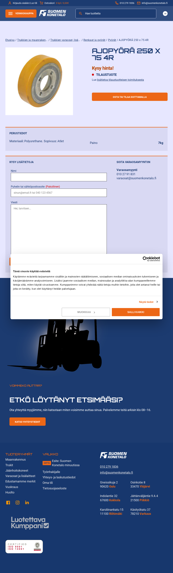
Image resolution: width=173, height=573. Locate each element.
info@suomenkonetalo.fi (155, 3)
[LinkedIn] (27, 503)
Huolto (9, 492)
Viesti (14, 202)
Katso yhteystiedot (27, 421)
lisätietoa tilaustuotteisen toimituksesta (120, 79)
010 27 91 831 (126, 174)
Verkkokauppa (24, 13)
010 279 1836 (127, 3)
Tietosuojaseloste (55, 488)
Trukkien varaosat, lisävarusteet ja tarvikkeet (65, 40)
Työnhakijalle (51, 472)
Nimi (13, 170)
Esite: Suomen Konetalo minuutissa (66, 463)
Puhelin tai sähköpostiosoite (35, 186)
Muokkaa (84, 312)
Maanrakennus (15, 459)
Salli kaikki (135, 312)
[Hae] (80, 13)
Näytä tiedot (146, 301)
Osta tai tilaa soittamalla (130, 97)
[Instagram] (17, 503)
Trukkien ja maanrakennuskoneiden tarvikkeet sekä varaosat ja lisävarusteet (32, 40)
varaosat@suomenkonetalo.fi (136, 178)
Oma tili (48, 482)
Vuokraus (11, 487)
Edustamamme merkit (20, 481)
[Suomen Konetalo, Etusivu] (52, 15)
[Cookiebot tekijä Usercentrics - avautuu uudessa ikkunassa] (145, 258)
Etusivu (10, 40)
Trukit (9, 465)
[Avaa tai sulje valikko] (165, 13)
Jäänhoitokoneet (16, 470)
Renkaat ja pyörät (94, 40)
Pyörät (112, 40)
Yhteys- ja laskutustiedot (59, 477)
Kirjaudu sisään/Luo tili (25, 3)
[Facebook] (8, 503)
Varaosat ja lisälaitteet (20, 476)
